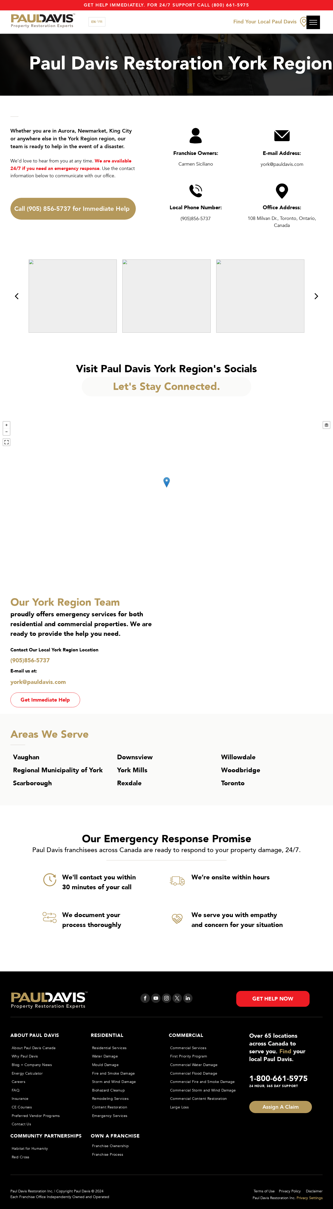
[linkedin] (188, 999)
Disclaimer (314, 1191)
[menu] (313, 22)
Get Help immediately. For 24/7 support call (147, 5)
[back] (16, 296)
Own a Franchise (115, 1136)
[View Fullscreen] (6, 442)
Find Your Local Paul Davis (265, 21)
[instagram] (166, 999)
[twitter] (177, 999)
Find (285, 1051)
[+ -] (166, 488)
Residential (107, 1035)
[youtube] (156, 999)
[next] (316, 296)
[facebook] (145, 999)
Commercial (186, 1035)
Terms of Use (264, 1191)
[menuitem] (46, 1048)
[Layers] (326, 425)
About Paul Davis (34, 1035)
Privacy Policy (290, 1191)
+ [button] (6, 425)
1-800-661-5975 (278, 1078)
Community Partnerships (46, 1136)
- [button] (6, 431)
